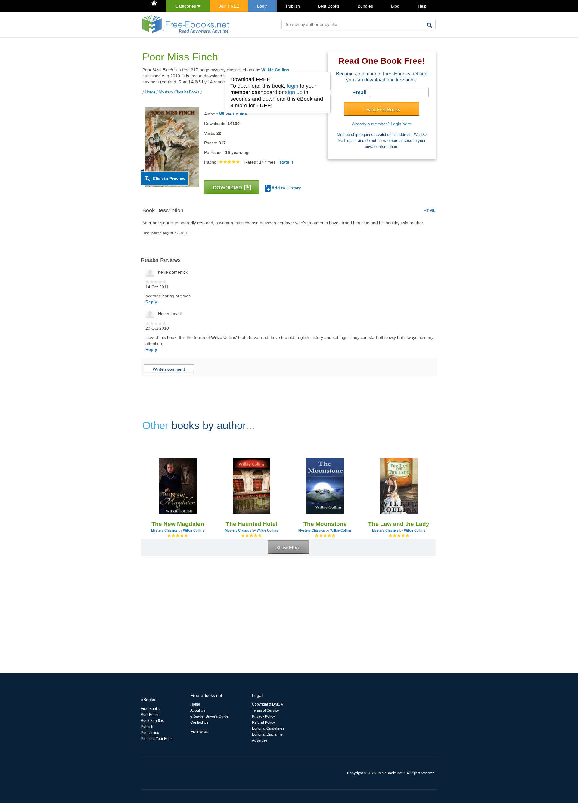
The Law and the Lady (398, 524)
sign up (294, 92)
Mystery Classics (164, 530)
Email (359, 93)
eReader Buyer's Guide (209, 716)
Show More (288, 547)
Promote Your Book (156, 739)
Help (422, 6)
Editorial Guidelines (268, 728)
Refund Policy (263, 722)
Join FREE (229, 6)
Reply (151, 301)
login (292, 86)
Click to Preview (169, 178)
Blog (395, 6)
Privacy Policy (263, 716)
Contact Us (199, 722)
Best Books (328, 6)
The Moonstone (325, 524)
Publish (293, 6)
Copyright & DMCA (267, 704)
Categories (186, 6)
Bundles (365, 6)
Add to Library (286, 187)
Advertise (259, 740)
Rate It (286, 162)
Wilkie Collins (275, 69)
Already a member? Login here (381, 123)
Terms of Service (265, 710)
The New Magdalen (177, 524)
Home (195, 704)
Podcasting (150, 733)
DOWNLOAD (228, 187)
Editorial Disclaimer (268, 734)
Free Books (150, 708)
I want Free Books (381, 109)
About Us (197, 710)
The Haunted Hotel (251, 524)
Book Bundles (152, 721)
